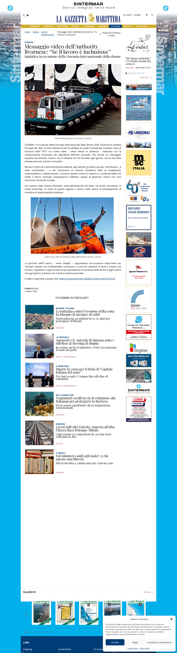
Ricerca (76, 26)
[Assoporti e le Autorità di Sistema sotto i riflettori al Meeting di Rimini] (39, 346)
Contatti (137, 15)
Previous (26, 614)
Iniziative (60, 472)
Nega (135, 642)
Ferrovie (59, 443)
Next (151, 614)
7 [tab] (141, 73)
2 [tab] (128, 73)
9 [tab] (45, 632)
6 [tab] (138, 73)
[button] (171, 619)
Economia (89, 26)
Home (27, 32)
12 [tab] (52, 632)
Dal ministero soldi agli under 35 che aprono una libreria (82, 457)
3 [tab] (131, 73)
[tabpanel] (139, 64)
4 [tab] (133, 73)
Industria (62, 26)
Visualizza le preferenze (159, 642)
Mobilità (48, 26)
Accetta (115, 642)
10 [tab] (47, 632)
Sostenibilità (64, 649)
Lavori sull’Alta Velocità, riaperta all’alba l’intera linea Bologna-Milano (85, 428)
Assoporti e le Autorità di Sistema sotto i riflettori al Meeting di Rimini (85, 342)
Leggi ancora (139, 64)
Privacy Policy (144, 648)
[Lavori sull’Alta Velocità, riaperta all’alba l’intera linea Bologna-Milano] (39, 433)
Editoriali (141, 26)
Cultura (115, 26)
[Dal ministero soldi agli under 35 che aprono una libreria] (39, 462)
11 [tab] (50, 632)
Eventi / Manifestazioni (47, 33)
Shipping (27, 649)
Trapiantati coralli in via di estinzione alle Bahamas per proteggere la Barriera (86, 399)
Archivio (147, 592)
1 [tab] (126, 73)
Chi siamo (127, 15)
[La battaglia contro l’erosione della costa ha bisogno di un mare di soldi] (39, 317)
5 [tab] (136, 73)
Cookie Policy (132, 648)
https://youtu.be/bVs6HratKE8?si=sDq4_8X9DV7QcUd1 (87, 278)
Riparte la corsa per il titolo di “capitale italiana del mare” (84, 371)
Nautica (128, 26)
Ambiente (35, 26)
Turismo (102, 26)
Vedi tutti (144, 77)
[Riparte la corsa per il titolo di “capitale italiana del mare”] (39, 375)
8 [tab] (143, 73)
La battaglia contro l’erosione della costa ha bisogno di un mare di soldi (85, 313)
